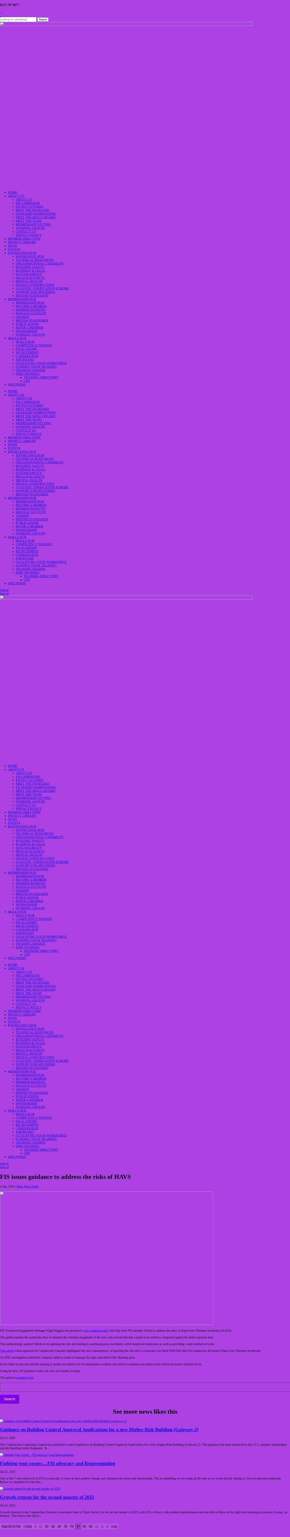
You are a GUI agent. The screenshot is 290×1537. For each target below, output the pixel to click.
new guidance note (96, 1330)
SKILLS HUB (17, 338)
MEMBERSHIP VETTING (33, 224)
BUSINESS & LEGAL (31, 270)
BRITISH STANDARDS (32, 295)
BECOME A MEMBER (31, 306)
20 (52, 1526)
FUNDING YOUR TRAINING (36, 366)
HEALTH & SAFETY (30, 277)
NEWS (12, 245)
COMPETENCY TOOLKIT (34, 345)
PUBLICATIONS (27, 324)
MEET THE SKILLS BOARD (35, 217)
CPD (27, 381)
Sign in (4, 593)
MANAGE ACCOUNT (31, 313)
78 (65, 1526)
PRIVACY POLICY (29, 235)
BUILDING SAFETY (30, 267)
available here (24, 1377)
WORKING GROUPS (30, 228)
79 (71, 1526)
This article (7, 1350)
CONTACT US (26, 231)
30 (59, 1526)
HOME (12, 192)
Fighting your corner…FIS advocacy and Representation (57, 1463)
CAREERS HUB (27, 356)
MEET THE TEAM (28, 221)
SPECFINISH (17, 384)
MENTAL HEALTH (29, 281)
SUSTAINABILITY (29, 274)
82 (90, 1526)
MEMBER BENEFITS (30, 309)
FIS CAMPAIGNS (28, 203)
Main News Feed (27, 1186)
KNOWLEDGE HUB (22, 253)
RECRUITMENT (27, 352)
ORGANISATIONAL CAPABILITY (40, 263)
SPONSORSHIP (26, 331)
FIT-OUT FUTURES (29, 206)
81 (84, 1526)
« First (28, 1526)
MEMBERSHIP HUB (22, 299)
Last (114, 1526)
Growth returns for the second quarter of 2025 (47, 1497)
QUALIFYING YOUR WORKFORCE (41, 363)
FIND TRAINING (28, 374)
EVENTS (14, 249)
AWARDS (22, 317)
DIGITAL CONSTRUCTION (35, 285)
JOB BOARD (25, 359)
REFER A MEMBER (29, 327)
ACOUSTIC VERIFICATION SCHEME (42, 288)
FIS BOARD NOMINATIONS (36, 213)
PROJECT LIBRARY (22, 242)
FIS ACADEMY (26, 349)
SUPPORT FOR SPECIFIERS (35, 292)
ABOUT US (16, 196)
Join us (4, 590)
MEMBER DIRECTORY (24, 238)
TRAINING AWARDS (30, 370)
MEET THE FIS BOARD (32, 210)
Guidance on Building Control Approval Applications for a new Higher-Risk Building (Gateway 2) (99, 1429)
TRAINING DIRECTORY (41, 377)
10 (46, 1526)
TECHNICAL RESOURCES (34, 260)
